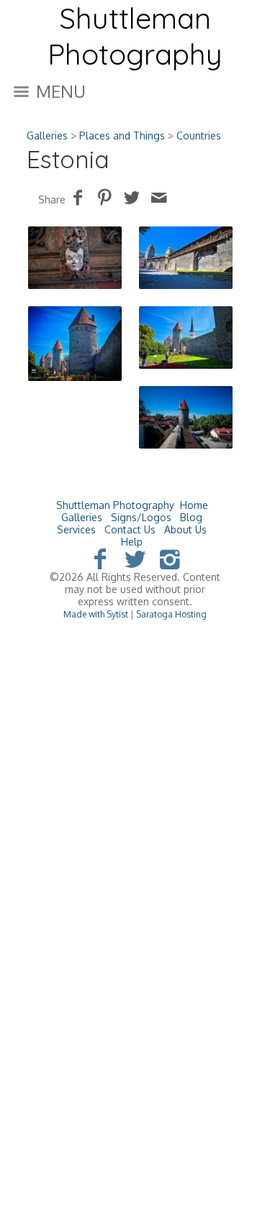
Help (132, 542)
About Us (185, 529)
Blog (191, 517)
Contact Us (130, 529)
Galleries (47, 135)
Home (194, 505)
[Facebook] (100, 558)
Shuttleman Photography (115, 505)
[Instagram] (170, 558)
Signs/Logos (141, 517)
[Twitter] (135, 558)
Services (76, 529)
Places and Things (122, 135)
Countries (198, 135)
